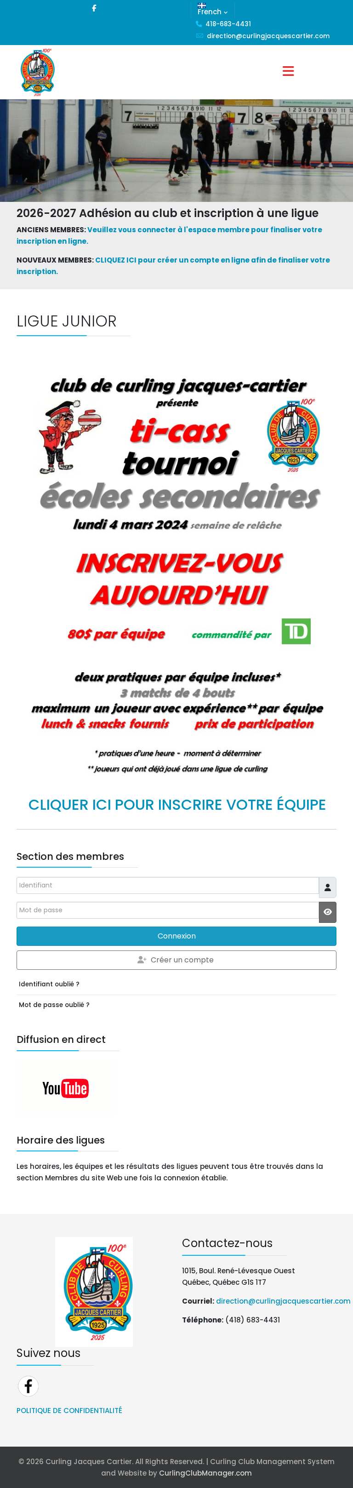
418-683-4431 (228, 24)
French (210, 12)
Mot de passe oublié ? (54, 1005)
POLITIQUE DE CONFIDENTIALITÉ (69, 1410)
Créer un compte (182, 960)
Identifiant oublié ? (49, 984)
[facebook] (94, 8)
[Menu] (288, 72)
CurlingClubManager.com (205, 1473)
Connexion (177, 936)
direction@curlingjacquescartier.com (268, 36)
